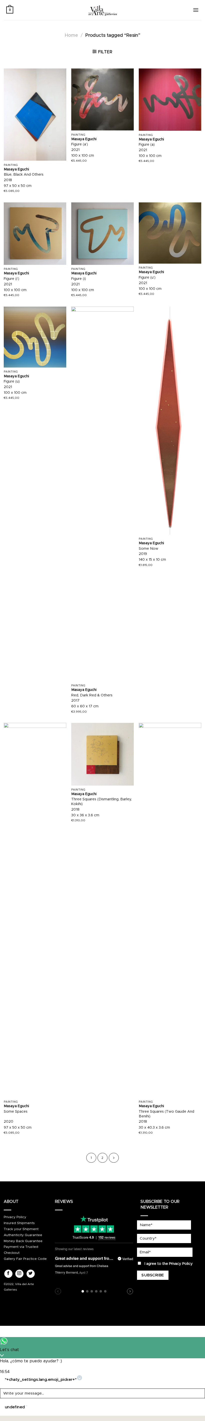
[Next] (114, 1158)
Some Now (148, 548)
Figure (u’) (147, 277)
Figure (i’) (11, 279)
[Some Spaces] (35, 910)
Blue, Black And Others (24, 174)
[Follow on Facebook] (8, 1274)
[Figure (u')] (170, 233)
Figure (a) (147, 144)
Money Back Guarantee (23, 1241)
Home (71, 35)
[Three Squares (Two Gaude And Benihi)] (170, 910)
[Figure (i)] (102, 233)
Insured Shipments (19, 1223)
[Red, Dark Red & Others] (102, 494)
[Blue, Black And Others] (35, 114)
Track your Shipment (21, 1229)
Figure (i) (78, 279)
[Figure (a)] (170, 99)
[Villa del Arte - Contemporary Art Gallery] (103, 9)
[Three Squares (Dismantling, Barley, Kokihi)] (102, 754)
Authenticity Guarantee (23, 1235)
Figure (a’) (79, 144)
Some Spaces (16, 1111)
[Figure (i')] (35, 233)
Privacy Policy (15, 1217)
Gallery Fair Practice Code (25, 1259)
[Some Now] (170, 421)
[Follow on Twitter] (30, 1274)
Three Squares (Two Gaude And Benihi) (166, 1114)
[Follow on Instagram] (19, 1274)
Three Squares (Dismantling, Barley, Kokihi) (101, 802)
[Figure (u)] (35, 337)
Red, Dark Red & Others (91, 695)
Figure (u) (12, 381)
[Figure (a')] (102, 99)
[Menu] (195, 10)
